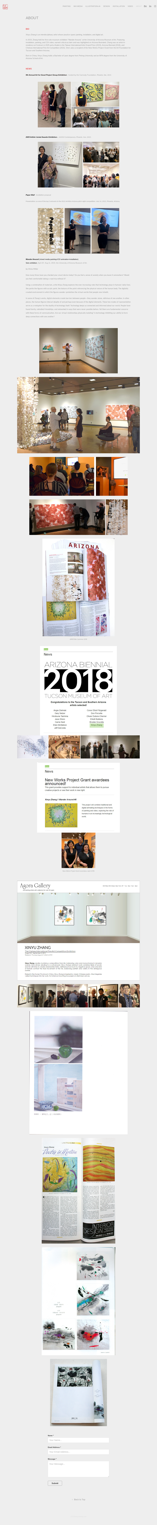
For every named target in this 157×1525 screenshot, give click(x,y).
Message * (52, 1459)
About (139, 6)
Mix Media (78, 6)
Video (130, 6)
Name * (51, 1435)
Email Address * (54, 1447)
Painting (67, 6)
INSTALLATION (119, 6)
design (106, 6)
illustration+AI (92, 6)
